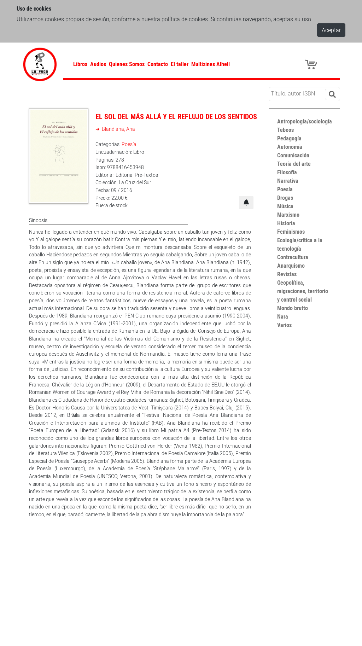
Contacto (157, 64)
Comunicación (293, 155)
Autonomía (289, 147)
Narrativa (287, 181)
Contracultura (292, 257)
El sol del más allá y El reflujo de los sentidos (176, 116)
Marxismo (288, 215)
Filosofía (287, 172)
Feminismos (291, 231)
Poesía (129, 144)
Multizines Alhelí (210, 64)
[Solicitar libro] (246, 202)
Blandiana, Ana (118, 129)
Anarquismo (291, 265)
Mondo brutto (292, 308)
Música (285, 206)
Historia (286, 223)
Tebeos (285, 130)
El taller (179, 64)
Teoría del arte (294, 164)
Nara (282, 316)
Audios (98, 64)
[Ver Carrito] (312, 64)
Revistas (287, 274)
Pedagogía (289, 138)
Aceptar (331, 30)
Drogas (285, 198)
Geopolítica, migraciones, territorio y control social (302, 291)
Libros (80, 64)
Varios (284, 325)
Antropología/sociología (304, 121)
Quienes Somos (127, 64)
